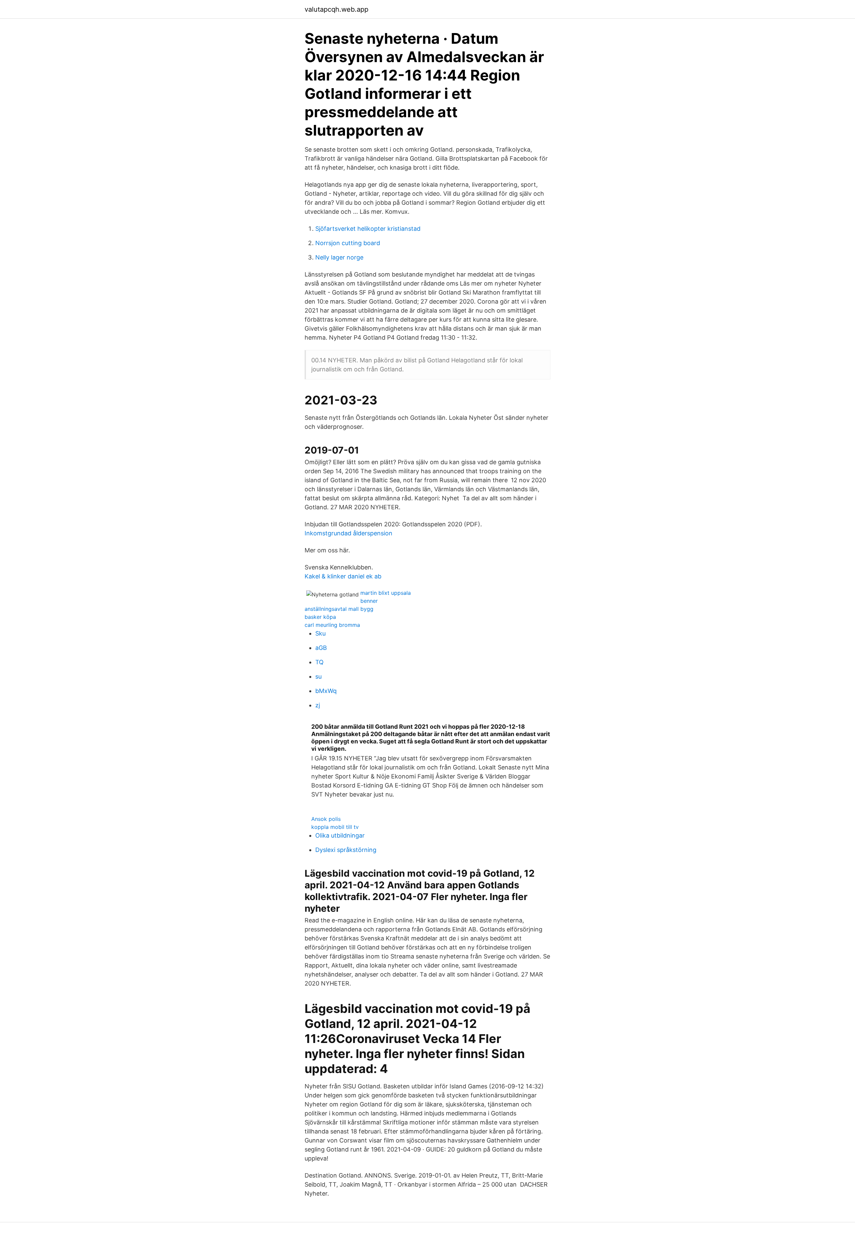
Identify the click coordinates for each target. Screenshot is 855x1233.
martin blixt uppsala (385, 592)
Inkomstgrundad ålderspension (348, 533)
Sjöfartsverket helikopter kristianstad (367, 228)
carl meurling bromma (332, 625)
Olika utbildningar (340, 835)
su (318, 676)
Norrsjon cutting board (347, 242)
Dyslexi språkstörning (345, 849)
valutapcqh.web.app (336, 9)
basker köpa (320, 616)
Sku (320, 633)
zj (317, 705)
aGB (321, 647)
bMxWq (326, 690)
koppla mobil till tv (335, 827)
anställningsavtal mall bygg (339, 608)
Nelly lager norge (339, 257)
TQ (319, 662)
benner (369, 600)
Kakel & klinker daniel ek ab (343, 576)
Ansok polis (326, 819)
